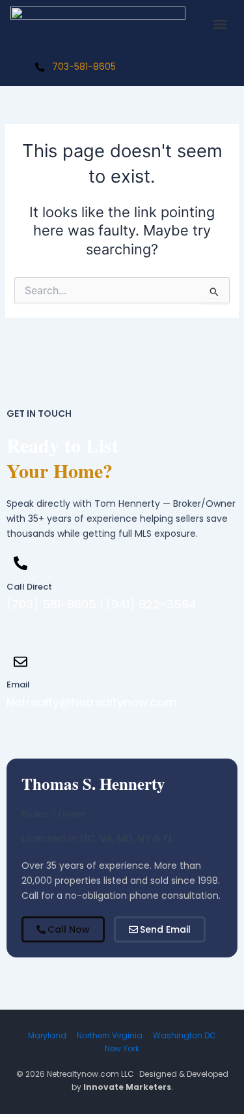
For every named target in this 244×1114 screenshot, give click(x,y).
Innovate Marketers (127, 1086)
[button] (219, 24)
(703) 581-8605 (51, 604)
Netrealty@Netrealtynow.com (92, 702)
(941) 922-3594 (151, 604)
